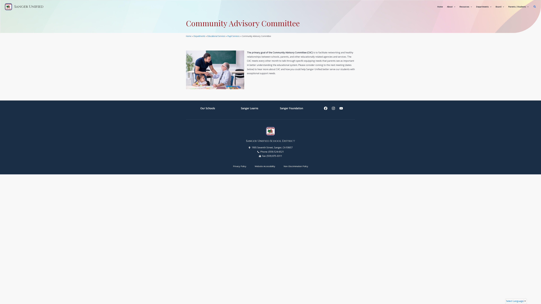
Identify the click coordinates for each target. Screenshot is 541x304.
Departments (199, 36)
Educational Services (216, 36)
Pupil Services (234, 36)
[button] (454, 7)
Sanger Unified (28, 6)
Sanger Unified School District (270, 141)
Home (188, 36)
